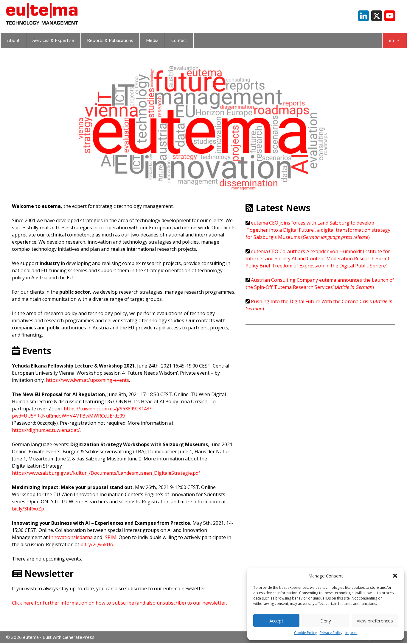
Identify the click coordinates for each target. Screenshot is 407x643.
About (13, 40)
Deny (325, 621)
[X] (376, 15)
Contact (179, 40)
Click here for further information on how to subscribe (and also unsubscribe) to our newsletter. (119, 603)
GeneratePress (78, 637)
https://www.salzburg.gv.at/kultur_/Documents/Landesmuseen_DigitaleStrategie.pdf (106, 473)
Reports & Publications (110, 40)
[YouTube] (389, 15)
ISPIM (109, 537)
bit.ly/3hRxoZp (28, 508)
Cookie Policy (305, 632)
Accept (276, 621)
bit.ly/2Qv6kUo (96, 544)
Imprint (351, 632)
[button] (395, 576)
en (391, 40)
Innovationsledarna (71, 537)
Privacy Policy (331, 632)
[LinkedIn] (363, 15)
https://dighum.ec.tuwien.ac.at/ (46, 430)
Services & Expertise (53, 40)
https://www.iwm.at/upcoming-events (87, 380)
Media (152, 40)
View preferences (375, 621)
